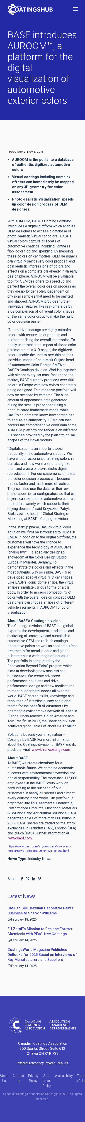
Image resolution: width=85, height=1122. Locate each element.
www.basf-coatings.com (50, 749)
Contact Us (18, 1078)
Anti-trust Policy (47, 1081)
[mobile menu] (75, 9)
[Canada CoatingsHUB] (30, 9)
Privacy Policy (33, 1078)
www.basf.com (19, 838)
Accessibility (64, 1076)
